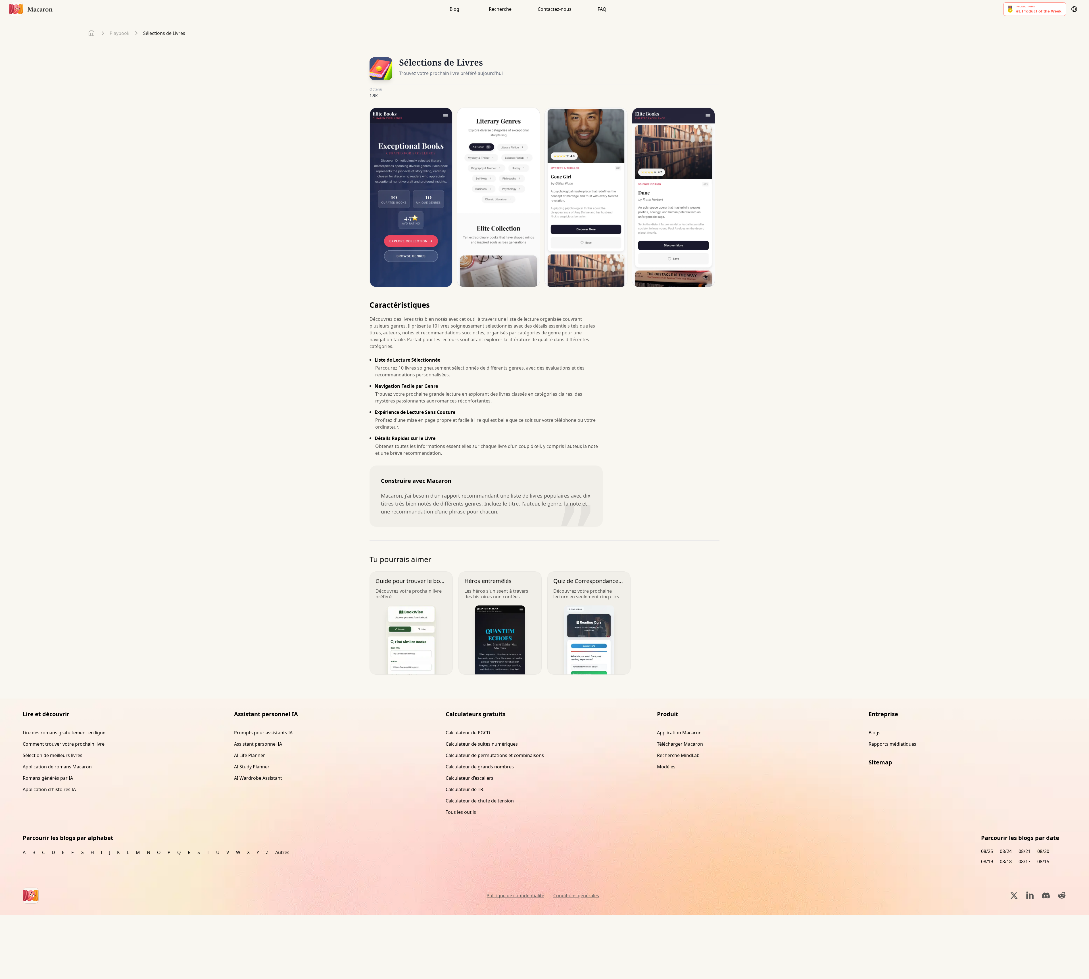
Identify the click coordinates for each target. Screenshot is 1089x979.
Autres (282, 852)
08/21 (1024, 851)
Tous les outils (461, 812)
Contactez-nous (554, 9)
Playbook (120, 33)
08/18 (1006, 861)
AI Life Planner (249, 755)
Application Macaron (679, 732)
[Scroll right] (711, 199)
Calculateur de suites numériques (482, 744)
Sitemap (880, 762)
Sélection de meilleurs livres (52, 755)
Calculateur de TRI (465, 789)
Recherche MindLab (678, 755)
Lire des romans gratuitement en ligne (64, 732)
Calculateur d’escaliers (469, 778)
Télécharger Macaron (680, 744)
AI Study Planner (252, 767)
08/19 (987, 861)
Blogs (875, 732)
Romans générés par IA (48, 778)
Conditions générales (576, 895)
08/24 (1006, 851)
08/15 (1043, 861)
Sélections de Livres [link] (164, 33)
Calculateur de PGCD (468, 732)
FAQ (602, 9)
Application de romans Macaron (57, 767)
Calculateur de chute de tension (480, 801)
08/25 (987, 851)
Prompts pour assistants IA (263, 732)
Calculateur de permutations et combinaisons (495, 755)
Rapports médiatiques (892, 744)
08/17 (1024, 861)
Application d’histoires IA (49, 789)
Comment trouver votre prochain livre (64, 744)
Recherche (500, 9)
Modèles (666, 767)
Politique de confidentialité (515, 895)
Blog (454, 9)
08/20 (1043, 851)
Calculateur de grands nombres (480, 767)
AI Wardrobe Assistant (258, 778)
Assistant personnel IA (258, 744)
